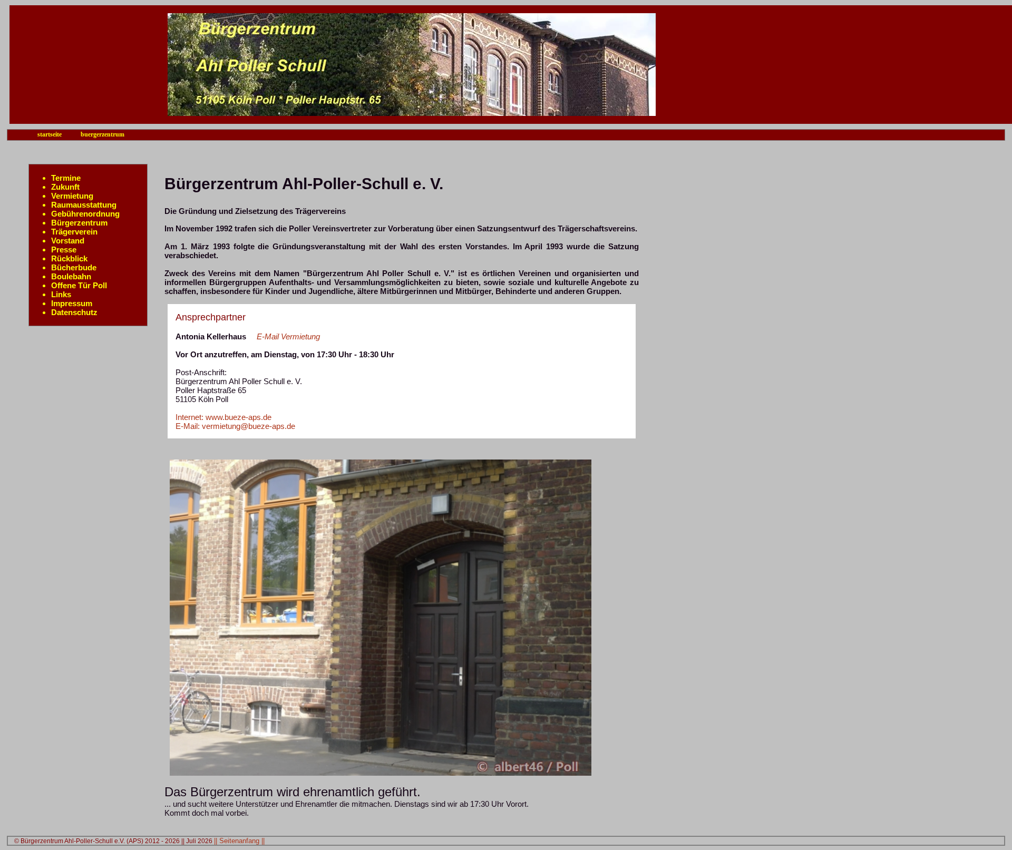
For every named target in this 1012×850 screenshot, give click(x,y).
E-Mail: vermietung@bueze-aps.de (235, 426)
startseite (49, 134)
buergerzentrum (102, 134)
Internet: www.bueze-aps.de (223, 417)
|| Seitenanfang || (239, 841)
